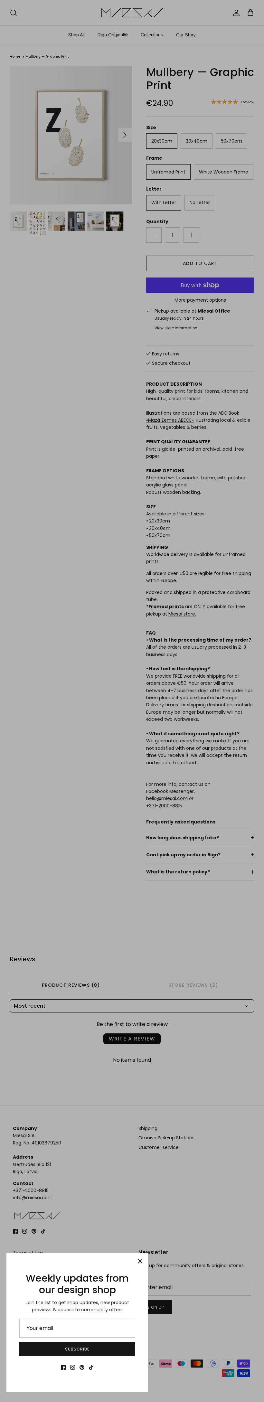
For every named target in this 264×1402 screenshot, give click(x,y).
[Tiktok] (91, 1367)
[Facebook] (63, 1367)
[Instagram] (72, 1367)
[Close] (140, 1261)
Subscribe (77, 1349)
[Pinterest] (82, 1367)
